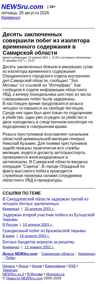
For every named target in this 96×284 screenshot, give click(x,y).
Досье (23, 266)
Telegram (10, 270)
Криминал (10, 17)
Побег (11, 258)
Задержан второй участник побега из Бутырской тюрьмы (48, 217)
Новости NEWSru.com (24, 278)
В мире (9, 236)
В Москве (35, 274)
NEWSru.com (22, 6)
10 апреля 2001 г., (38, 224)
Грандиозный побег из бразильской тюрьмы (44, 231)
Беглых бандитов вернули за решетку (38, 242)
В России (10, 224)
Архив (37, 266)
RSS (72, 266)
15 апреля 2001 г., (35, 236)
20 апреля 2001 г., (40, 209)
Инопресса (55, 274)
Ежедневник (55, 266)
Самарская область (57, 254)
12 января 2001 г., (40, 247)
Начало (9, 266)
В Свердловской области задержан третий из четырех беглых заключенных (45, 201)
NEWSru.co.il (13, 274)
